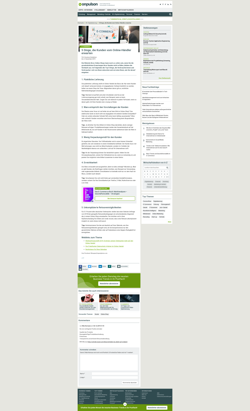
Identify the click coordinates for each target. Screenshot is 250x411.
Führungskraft (165, 204)
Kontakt (144, 398)
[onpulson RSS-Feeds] (170, 4)
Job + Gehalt (163, 207)
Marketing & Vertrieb (160, 184)
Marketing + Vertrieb (103, 14)
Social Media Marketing (100, 394)
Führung (156, 204)
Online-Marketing (158, 214)
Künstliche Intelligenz (149, 210)
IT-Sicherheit (153, 207)
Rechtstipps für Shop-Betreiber (96, 249)
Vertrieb (161, 217)
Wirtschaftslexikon (126, 10)
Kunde (97, 314)
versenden (124, 266)
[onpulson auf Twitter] (160, 4)
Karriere (144, 14)
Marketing (161, 210)
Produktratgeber (98, 403)
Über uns (144, 394)
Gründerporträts (98, 401)
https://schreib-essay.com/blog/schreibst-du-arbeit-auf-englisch (107, 342)
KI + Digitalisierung (118, 14)
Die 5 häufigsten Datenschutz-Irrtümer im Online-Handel (104, 246)
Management (91, 14)
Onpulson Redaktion (90, 57)
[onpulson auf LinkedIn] (168, 4)
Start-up (154, 217)
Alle (111, 393)
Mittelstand (146, 214)
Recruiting (146, 217)
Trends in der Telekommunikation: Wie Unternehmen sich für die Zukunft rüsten (158, 147)
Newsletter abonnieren (109, 284)
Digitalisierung (149, 181)
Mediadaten (128, 393)
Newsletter (111, 10)
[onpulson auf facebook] (162, 4)
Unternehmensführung (160, 187)
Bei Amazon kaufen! (115, 198)
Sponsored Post (129, 394)
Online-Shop (104, 314)
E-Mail (82, 377)
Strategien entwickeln (100, 400)
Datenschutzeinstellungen (164, 396)
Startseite (81, 23)
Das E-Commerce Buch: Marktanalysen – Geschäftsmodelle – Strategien (111, 193)
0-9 (167, 177)
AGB (158, 393)
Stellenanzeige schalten (131, 396)
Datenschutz (160, 394)
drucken (85, 269)
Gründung (82, 14)
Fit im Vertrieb (98, 393)
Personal (129, 14)
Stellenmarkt (99, 10)
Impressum (145, 393)
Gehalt (145, 207)
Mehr (169, 222)
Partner (144, 396)
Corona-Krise (147, 201)
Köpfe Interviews (85, 10)
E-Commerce (147, 204)
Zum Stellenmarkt (164, 78)
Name (82, 373)
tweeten (94, 266)
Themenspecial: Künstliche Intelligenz (125, 19)
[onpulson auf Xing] (165, 4)
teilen (84, 266)
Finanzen (137, 14)
